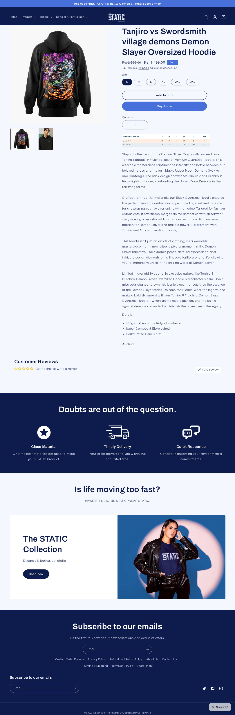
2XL (177, 81)
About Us (152, 659)
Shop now (36, 574)
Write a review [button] (208, 369)
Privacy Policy (97, 659)
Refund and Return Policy (125, 659)
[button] (28, 17)
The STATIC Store (101, 713)
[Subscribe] (148, 649)
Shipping (144, 68)
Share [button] (130, 344)
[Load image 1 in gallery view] (22, 139)
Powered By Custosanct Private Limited (131, 713)
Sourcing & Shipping (95, 666)
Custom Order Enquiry (69, 659)
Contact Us (169, 659)
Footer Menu (145, 666)
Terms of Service (122, 666)
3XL (192, 81)
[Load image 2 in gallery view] (46, 139)
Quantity (127, 117)
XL (163, 81)
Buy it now (164, 106)
